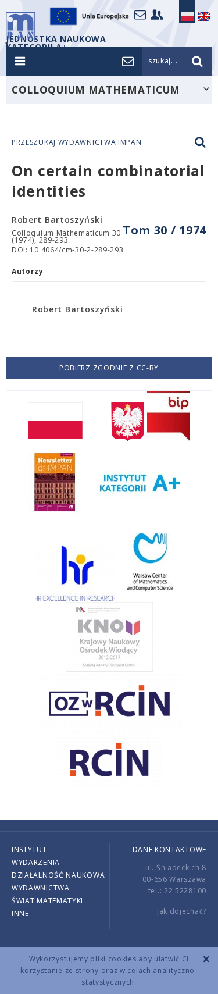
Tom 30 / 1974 (164, 230)
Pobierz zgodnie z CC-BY (109, 368)
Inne (20, 913)
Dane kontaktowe (170, 849)
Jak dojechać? (181, 911)
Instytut (29, 849)
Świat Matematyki (47, 901)
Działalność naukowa (58, 875)
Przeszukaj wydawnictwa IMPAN (77, 142)
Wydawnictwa (41, 888)
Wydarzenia (36, 862)
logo (20, 26)
